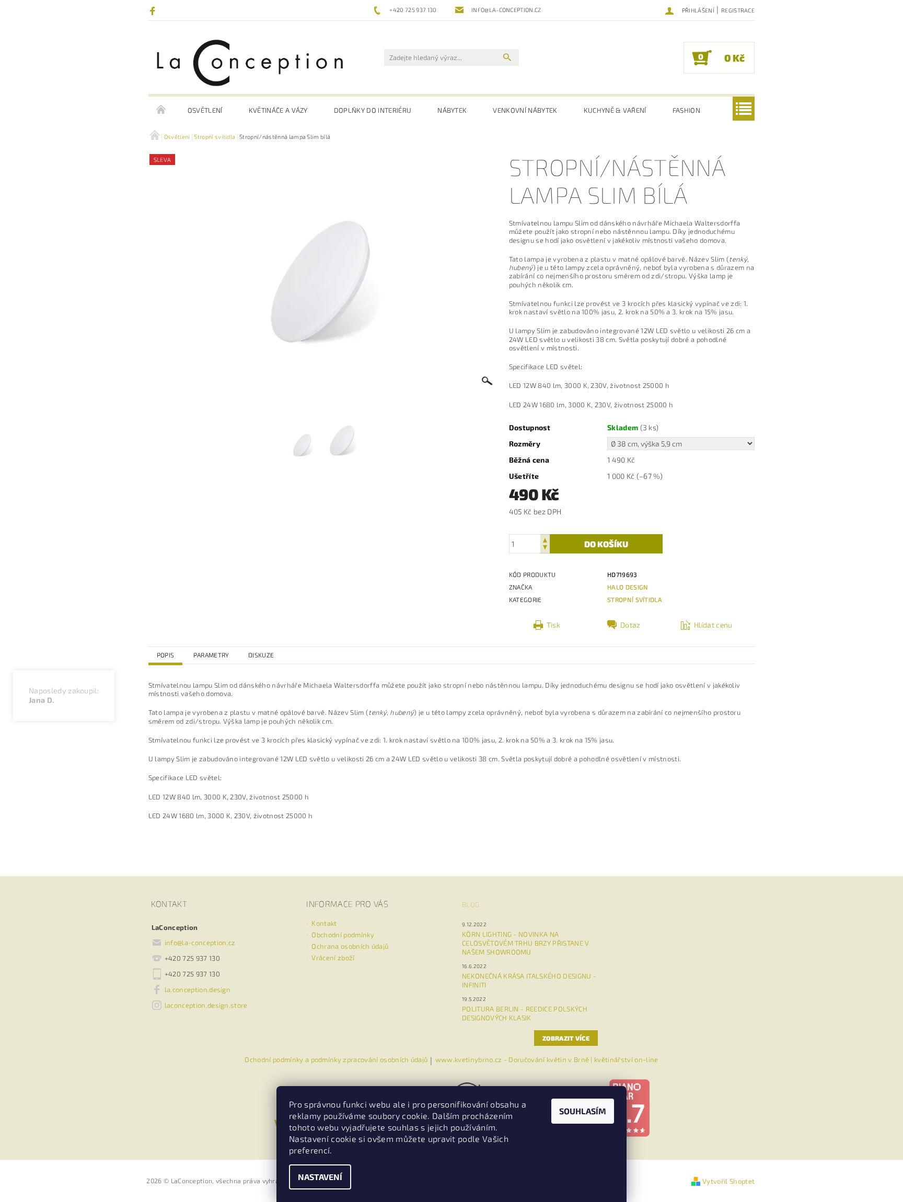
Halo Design (628, 587)
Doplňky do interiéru (372, 110)
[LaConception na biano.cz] (629, 1107)
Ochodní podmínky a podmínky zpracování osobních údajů (336, 1060)
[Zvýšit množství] (545, 539)
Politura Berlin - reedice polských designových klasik (524, 1013)
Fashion (686, 110)
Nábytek (452, 110)
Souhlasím (582, 1111)
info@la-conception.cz (200, 942)
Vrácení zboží (332, 957)
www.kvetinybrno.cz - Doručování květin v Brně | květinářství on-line (546, 1060)
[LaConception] (250, 62)
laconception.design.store (206, 1005)
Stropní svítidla (634, 599)
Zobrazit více (565, 1038)
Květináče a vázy (278, 110)
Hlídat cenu (713, 624)
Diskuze (261, 654)
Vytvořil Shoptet (728, 1181)
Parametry (211, 654)
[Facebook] (153, 10)
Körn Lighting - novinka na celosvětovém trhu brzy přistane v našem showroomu (525, 943)
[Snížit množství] (545, 548)
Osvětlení (205, 110)
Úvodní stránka (161, 110)
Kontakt (324, 923)
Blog (470, 904)
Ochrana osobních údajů (349, 946)
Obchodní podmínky (342, 934)
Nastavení (320, 1177)
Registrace (738, 10)
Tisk (553, 624)
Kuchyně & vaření (615, 110)
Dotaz (630, 624)
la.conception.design (197, 989)
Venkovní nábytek (525, 110)
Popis (166, 654)
